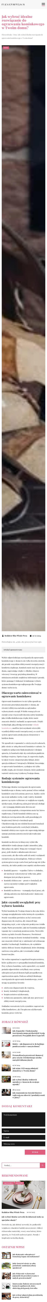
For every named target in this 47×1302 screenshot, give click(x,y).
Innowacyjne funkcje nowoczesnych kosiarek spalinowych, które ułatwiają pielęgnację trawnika (27, 1286)
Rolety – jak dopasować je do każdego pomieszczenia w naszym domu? (28, 1045)
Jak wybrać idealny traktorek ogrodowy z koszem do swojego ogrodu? (26, 1082)
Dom (6, 48)
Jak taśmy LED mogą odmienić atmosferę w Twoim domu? (25, 1069)
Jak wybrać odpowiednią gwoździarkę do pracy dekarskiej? (28, 1296)
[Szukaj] (42, 1165)
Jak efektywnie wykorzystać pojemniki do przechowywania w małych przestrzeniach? (26, 1276)
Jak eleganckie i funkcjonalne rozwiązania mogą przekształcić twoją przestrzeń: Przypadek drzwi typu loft (29, 1033)
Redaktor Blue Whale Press (16, 636)
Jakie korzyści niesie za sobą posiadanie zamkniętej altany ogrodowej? (24, 1265)
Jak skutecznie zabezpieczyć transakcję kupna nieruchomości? (26, 1255)
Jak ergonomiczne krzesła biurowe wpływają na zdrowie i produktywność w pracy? (29, 1095)
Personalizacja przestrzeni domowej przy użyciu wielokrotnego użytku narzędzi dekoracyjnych (28, 1057)
